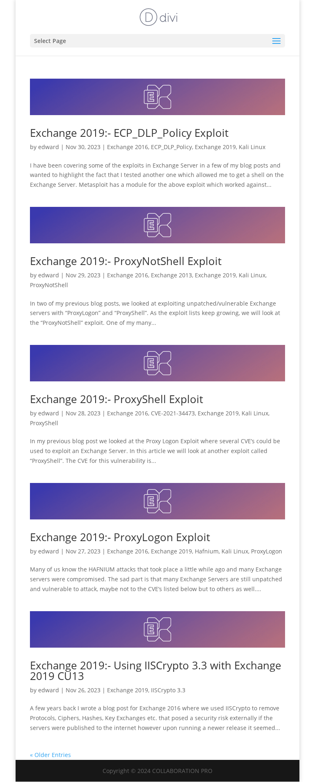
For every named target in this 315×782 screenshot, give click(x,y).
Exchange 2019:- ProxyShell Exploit (116, 399)
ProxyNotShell (49, 285)
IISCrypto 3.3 (168, 690)
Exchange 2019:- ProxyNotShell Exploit (125, 261)
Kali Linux (252, 147)
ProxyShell (44, 423)
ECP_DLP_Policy (171, 147)
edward (48, 147)
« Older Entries (50, 755)
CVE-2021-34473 (173, 413)
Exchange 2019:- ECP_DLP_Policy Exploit (129, 132)
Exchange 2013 (171, 275)
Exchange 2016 (127, 147)
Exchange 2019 (215, 147)
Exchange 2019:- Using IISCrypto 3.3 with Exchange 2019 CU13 (155, 670)
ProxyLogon (266, 551)
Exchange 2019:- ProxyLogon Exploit (120, 537)
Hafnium (207, 551)
